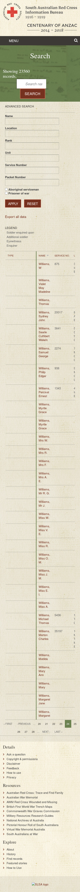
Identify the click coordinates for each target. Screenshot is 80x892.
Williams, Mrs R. (44, 451)
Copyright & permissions (22, 759)
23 (61, 724)
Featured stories (17, 863)
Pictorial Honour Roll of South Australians (33, 825)
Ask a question (16, 754)
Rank (8, 140)
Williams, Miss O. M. (44, 558)
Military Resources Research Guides (30, 816)
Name (9, 116)
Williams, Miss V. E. (44, 530)
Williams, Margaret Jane (44, 699)
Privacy (11, 777)
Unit (8, 152)
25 (75, 724)
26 (18, 731)
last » (59, 731)
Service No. (62, 255)
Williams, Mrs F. (44, 463)
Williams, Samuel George (44, 352)
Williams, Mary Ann (44, 671)
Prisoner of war (18, 193)
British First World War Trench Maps (29, 806)
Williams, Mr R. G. (44, 491)
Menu (13, 40)
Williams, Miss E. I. (44, 590)
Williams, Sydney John (44, 316)
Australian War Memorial (22, 797)
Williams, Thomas (44, 302)
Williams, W (44, 266)
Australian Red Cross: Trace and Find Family (35, 793)
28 (33, 731)
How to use (14, 773)
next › (46, 731)
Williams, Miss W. (44, 516)
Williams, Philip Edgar (44, 372)
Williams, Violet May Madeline (44, 286)
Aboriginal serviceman (23, 189)
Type (11, 255)
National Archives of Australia (25, 820)
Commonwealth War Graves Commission (33, 811)
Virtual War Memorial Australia (26, 829)
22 (53, 724)
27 (26, 731)
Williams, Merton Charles (44, 635)
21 (46, 724)
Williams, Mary (44, 685)
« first (7, 724)
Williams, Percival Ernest (44, 392)
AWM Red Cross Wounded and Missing (32, 802)
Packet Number (15, 177)
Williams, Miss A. (44, 604)
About (10, 849)
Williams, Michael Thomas (44, 619)
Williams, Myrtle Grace (44, 408)
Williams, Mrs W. (44, 438)
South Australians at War (22, 834)
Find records (15, 859)
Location (11, 128)
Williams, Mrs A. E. (44, 477)
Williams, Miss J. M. (44, 574)
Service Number (16, 165)
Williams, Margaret (44, 713)
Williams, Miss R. (44, 544)
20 (39, 724)
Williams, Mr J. (44, 503)
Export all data (15, 216)
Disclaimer (13, 763)
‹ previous (23, 724)
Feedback (13, 768)
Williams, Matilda (44, 657)
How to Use (14, 868)
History (11, 854)
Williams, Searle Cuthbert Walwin (44, 334)
